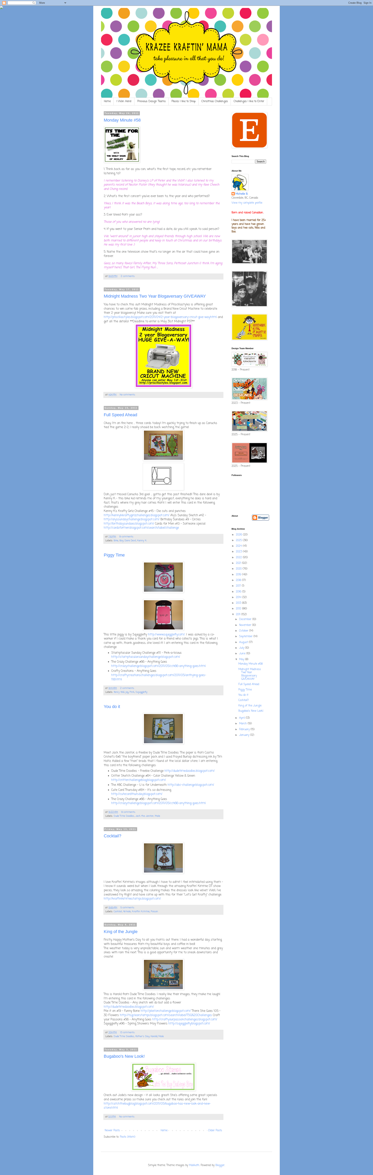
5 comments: (127, 908)
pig (126, 692)
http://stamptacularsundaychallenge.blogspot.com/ (145, 657)
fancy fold (119, 692)
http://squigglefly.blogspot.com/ (189, 1023)
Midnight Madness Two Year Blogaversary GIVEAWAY (155, 296)
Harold (154, 1036)
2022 (239, 558)
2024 (239, 546)
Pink (132, 692)
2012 (239, 609)
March (243, 724)
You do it (112, 706)
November (245, 625)
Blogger (220, 1165)
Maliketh (194, 1165)
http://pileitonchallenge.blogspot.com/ (166, 1011)
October (244, 631)
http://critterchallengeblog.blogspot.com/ (138, 780)
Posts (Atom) (127, 1137)
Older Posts (215, 1131)
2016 (239, 592)
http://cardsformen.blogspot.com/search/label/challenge (141, 528)
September (246, 636)
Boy (121, 540)
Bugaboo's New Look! (124, 1056)
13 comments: (128, 1032)
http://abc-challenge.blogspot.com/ (191, 785)
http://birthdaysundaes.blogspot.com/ (129, 523)
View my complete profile (247, 203)
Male (157, 816)
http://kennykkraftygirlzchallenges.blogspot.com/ (136, 515)
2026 (239, 535)
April (242, 718)
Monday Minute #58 (122, 120)
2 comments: (128, 276)
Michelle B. (241, 194)
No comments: (128, 395)
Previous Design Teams (151, 101)
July (242, 648)
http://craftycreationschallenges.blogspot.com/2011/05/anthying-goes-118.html (158, 677)
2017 (239, 586)
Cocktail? (112, 835)
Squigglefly (141, 692)
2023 (239, 552)
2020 (239, 569)
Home (107, 101)
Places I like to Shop (184, 101)
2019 (239, 575)
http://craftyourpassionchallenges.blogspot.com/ (184, 1019)
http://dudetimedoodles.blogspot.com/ (190, 771)
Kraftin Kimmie (141, 911)
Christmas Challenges (214, 101)
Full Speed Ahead (120, 414)
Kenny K (142, 540)
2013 (239, 603)
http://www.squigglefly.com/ (166, 634)
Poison (154, 911)
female (127, 911)
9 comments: (126, 537)
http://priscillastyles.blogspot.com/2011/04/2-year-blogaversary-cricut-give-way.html (160, 317)
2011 (238, 614)
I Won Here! (124, 101)
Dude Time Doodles (124, 816)
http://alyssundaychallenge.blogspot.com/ (131, 519)
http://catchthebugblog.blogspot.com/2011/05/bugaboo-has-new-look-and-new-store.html (157, 1105)
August (244, 642)
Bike (116, 540)
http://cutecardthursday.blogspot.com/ (136, 794)
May (242, 659)
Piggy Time (114, 555)
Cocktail (118, 911)
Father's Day (142, 1036)
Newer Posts (112, 1131)
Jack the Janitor (144, 816)
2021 (239, 563)
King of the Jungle (121, 931)
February (245, 729)
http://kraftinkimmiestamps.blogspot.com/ (132, 898)
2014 (239, 597)
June (242, 654)
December (245, 619)
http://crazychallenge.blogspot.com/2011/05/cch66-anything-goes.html (158, 666)
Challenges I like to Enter (249, 101)
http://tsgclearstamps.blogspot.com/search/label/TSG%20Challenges (166, 1015)
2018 (239, 580)
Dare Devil (130, 540)
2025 (239, 540)
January (244, 735)
